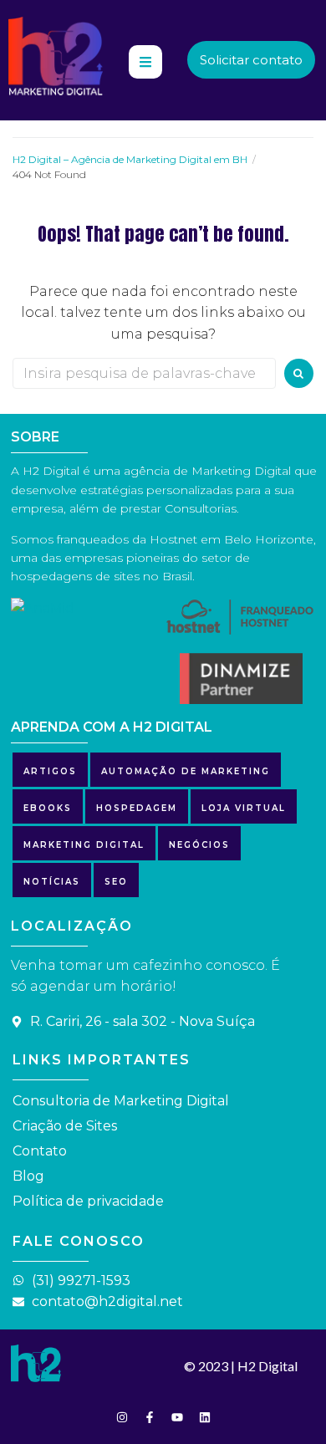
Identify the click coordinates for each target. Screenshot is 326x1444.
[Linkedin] (204, 1417)
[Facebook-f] (149, 1417)
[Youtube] (177, 1417)
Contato (40, 1151)
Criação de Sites (65, 1126)
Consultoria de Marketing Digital (121, 1101)
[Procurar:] (144, 373)
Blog (28, 1176)
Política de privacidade (88, 1201)
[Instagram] (122, 1417)
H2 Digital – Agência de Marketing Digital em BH (130, 159)
